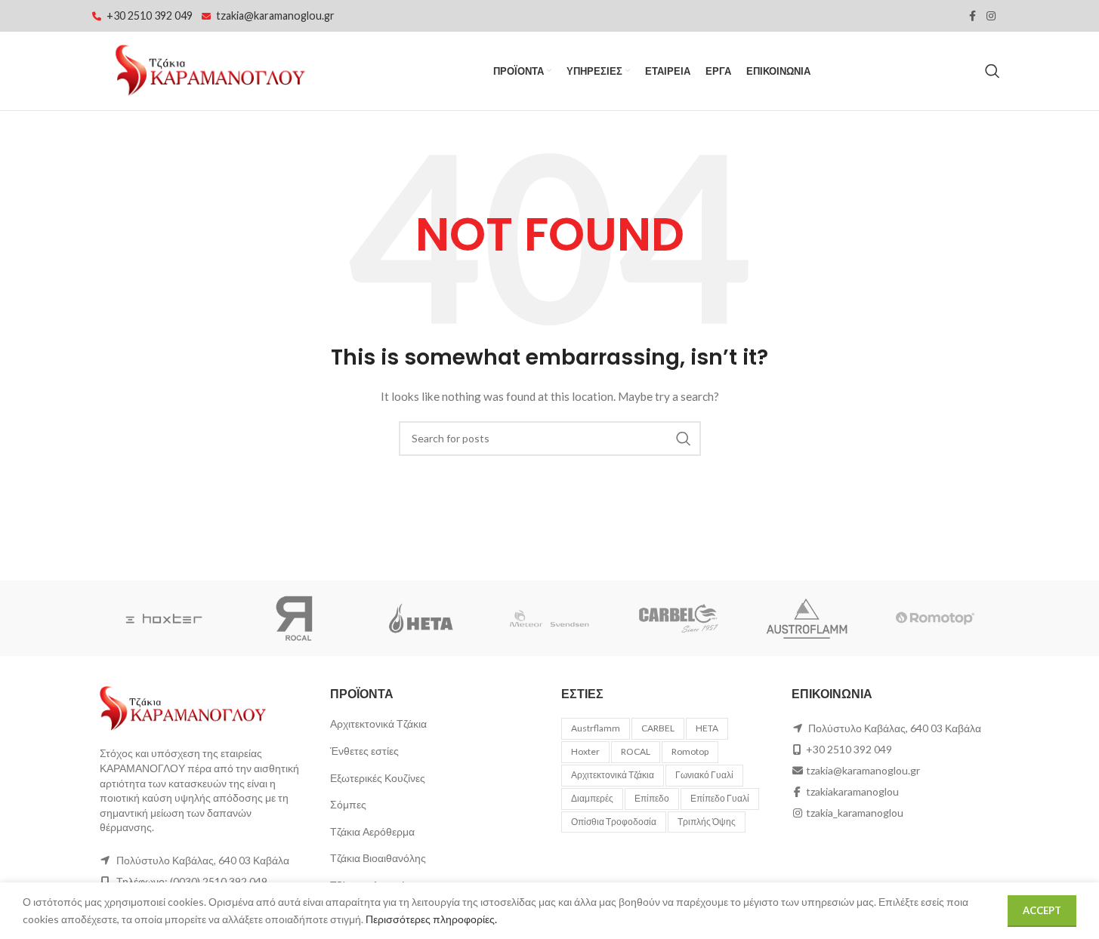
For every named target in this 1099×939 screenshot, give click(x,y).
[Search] (992, 71)
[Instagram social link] (991, 16)
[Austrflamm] (806, 618)
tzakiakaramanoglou (852, 791)
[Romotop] (935, 618)
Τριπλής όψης (707, 821)
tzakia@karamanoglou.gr (275, 15)
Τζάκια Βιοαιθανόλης (378, 857)
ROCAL (635, 751)
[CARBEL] (678, 618)
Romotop (689, 751)
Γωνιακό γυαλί (704, 774)
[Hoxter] (164, 618)
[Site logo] (209, 69)
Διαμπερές (592, 798)
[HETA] (421, 618)
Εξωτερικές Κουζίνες (377, 777)
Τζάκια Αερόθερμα (372, 831)
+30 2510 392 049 (150, 15)
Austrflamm (595, 728)
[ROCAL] (292, 618)
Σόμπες (348, 804)
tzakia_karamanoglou (854, 812)
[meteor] (549, 618)
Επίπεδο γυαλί (719, 798)
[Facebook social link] (973, 16)
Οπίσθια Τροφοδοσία (613, 821)
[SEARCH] (683, 438)
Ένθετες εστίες (364, 750)
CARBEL (658, 728)
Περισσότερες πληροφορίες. (431, 919)
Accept (1042, 910)
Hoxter (585, 751)
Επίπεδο (651, 798)
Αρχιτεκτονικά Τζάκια (378, 723)
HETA (707, 728)
